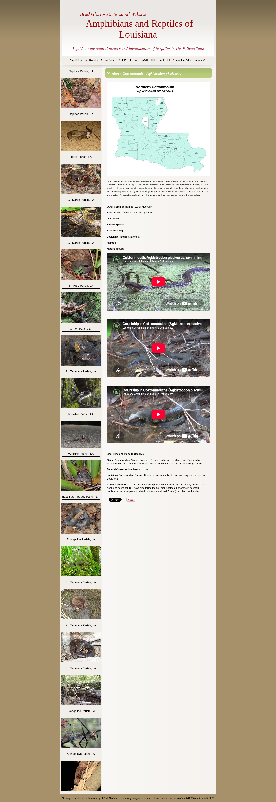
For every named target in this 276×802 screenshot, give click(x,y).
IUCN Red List (119, 463)
